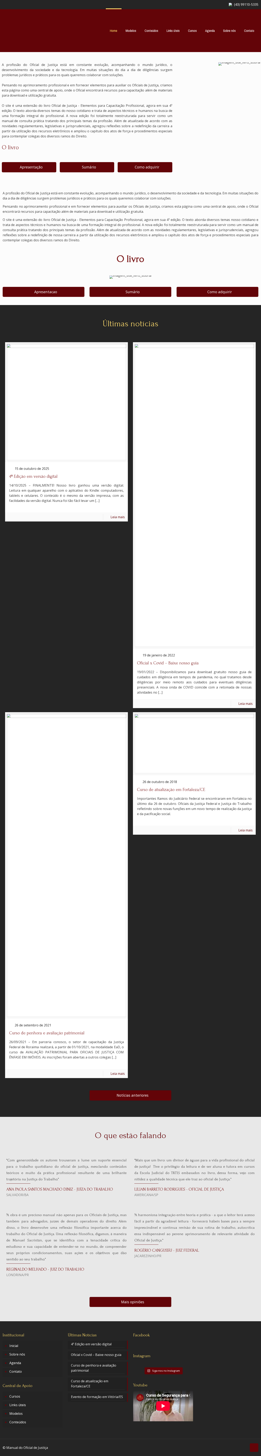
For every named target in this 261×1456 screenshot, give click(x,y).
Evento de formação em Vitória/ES (97, 1397)
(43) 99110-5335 (246, 4)
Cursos (14, 1396)
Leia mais (118, 517)
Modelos (16, 1413)
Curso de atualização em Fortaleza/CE (171, 789)
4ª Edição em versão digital (33, 476)
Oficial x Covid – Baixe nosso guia (168, 663)
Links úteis (17, 1405)
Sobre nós (17, 1354)
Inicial (13, 1345)
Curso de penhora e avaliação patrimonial (46, 1032)
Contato (15, 1371)
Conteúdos (17, 1422)
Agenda (15, 1363)
